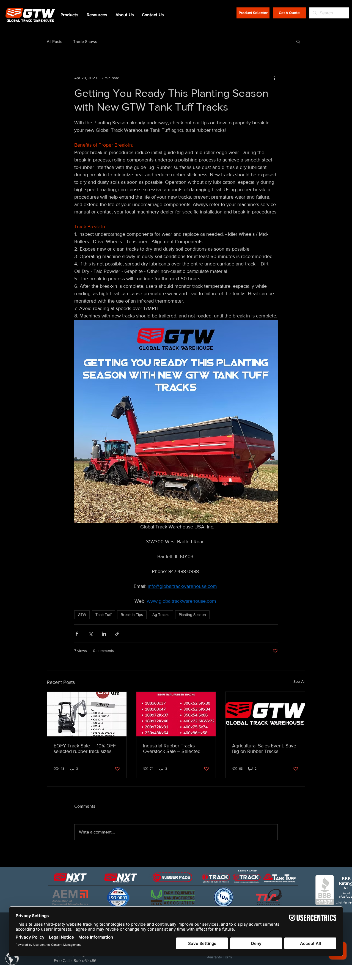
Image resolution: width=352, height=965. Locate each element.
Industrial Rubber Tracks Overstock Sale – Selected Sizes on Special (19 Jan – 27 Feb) (174, 748)
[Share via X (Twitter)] (90, 633)
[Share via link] (117, 633)
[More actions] (274, 78)
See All (299, 681)
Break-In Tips (132, 614)
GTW (82, 614)
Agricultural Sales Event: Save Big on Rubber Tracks (264, 748)
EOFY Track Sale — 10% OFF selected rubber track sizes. (85, 748)
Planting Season (192, 614)
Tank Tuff (103, 614)
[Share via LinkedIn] (103, 633)
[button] (298, 41)
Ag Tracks (160, 614)
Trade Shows (85, 41)
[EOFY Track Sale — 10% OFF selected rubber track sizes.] (87, 714)
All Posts (54, 41)
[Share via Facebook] (76, 633)
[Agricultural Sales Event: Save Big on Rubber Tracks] (265, 714)
